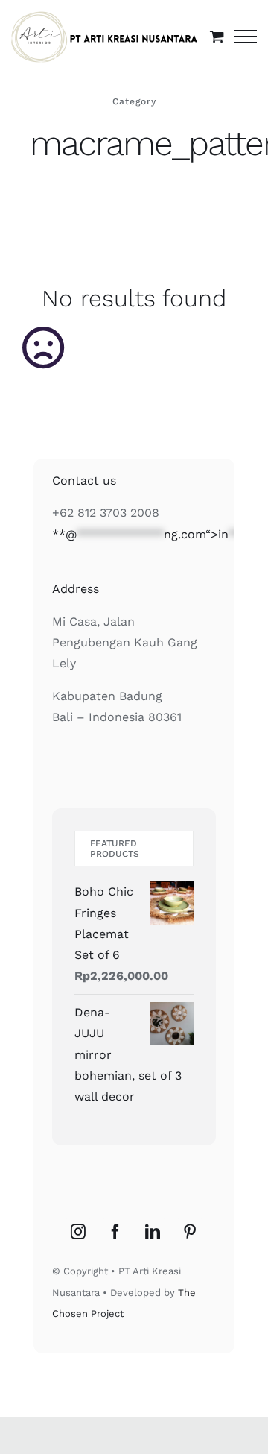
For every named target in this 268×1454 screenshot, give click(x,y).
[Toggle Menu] (245, 36)
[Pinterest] (190, 1232)
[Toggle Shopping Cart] (217, 36)
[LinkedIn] (152, 1232)
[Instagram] (78, 1232)
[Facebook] (115, 1232)
